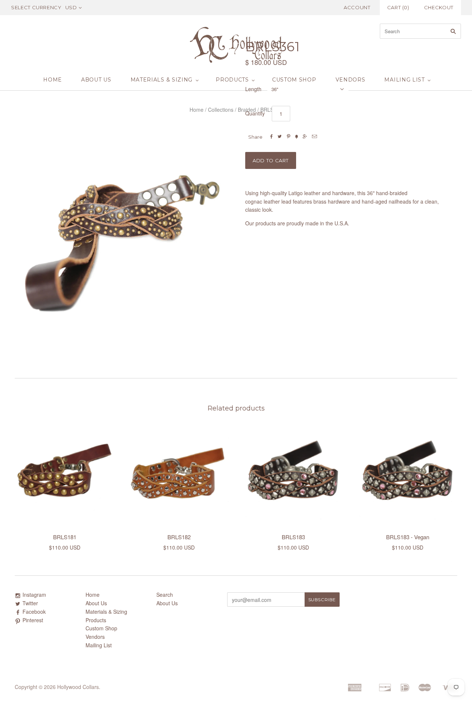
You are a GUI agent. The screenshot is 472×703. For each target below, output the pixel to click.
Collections (220, 109)
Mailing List (404, 79)
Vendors (350, 79)
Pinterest (32, 620)
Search (164, 594)
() (398, 7)
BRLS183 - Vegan (407, 537)
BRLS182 (179, 537)
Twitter (30, 603)
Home (52, 79)
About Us (96, 79)
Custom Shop (294, 79)
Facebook (34, 611)
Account (357, 7)
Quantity (255, 113)
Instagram (34, 594)
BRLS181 (64, 537)
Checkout (439, 7)
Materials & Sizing (162, 79)
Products (232, 79)
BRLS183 (293, 537)
